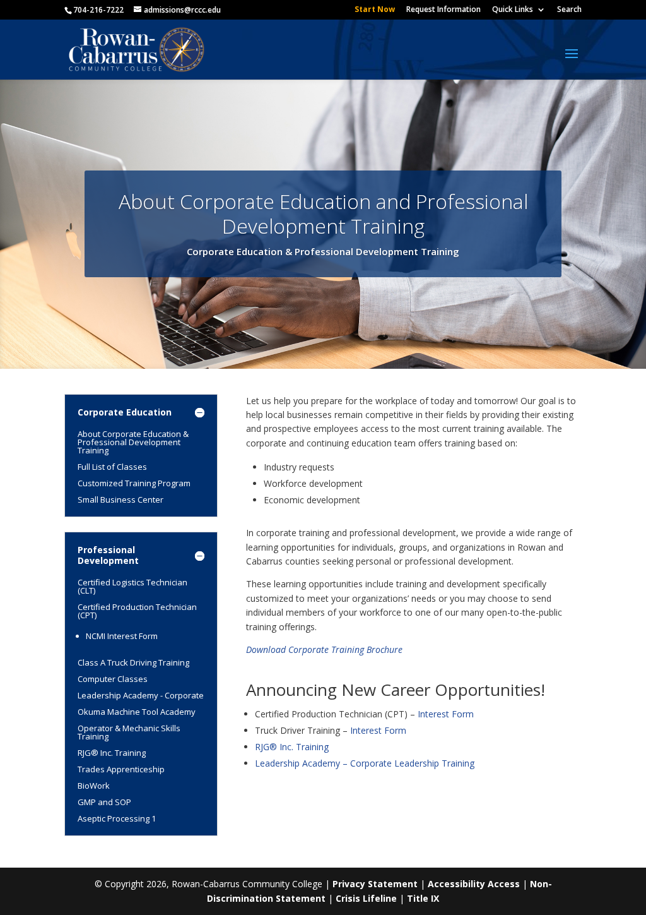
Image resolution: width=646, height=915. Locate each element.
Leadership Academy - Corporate (141, 695)
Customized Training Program (134, 483)
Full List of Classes (112, 466)
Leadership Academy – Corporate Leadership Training (364, 763)
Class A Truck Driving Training (133, 662)
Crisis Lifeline (366, 898)
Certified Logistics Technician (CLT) (132, 586)
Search (569, 10)
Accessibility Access (474, 884)
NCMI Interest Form (122, 636)
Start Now (375, 10)
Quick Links (512, 10)
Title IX (423, 898)
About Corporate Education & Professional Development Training (133, 442)
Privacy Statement (375, 884)
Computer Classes (113, 679)
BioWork (94, 785)
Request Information (443, 10)
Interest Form (446, 714)
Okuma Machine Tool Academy (137, 711)
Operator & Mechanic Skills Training (129, 732)
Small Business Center (120, 499)
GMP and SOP (104, 802)
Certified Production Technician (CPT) (137, 611)
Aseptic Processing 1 (117, 818)
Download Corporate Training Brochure (324, 649)
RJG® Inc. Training (112, 752)
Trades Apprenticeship (121, 769)
